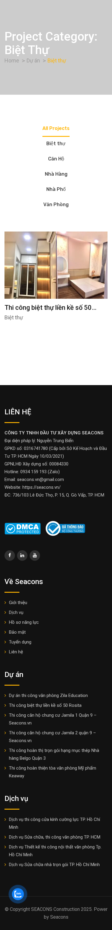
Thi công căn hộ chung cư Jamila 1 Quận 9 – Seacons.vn (52, 719)
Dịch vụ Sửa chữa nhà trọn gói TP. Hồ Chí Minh (54, 864)
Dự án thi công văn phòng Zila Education (48, 695)
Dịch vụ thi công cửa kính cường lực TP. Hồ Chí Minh (54, 823)
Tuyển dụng (20, 642)
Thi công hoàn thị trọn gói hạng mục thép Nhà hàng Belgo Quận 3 (54, 754)
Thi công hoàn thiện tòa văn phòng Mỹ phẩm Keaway (52, 772)
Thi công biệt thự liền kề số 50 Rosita (45, 705)
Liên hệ (16, 652)
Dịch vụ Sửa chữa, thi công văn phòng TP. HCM (54, 837)
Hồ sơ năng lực (24, 622)
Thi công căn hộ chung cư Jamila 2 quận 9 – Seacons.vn (52, 736)
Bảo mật (17, 632)
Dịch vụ (16, 612)
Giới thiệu (18, 602)
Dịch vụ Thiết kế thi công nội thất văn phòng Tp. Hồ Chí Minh (55, 850)
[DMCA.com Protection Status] (22, 528)
